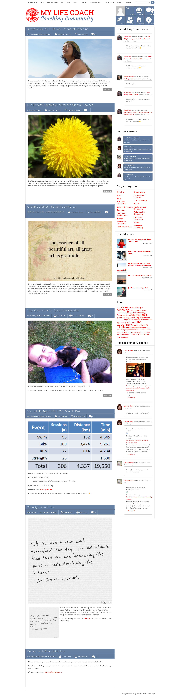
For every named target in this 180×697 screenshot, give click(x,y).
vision (119, 335)
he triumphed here (46, 489)
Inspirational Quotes (34, 512)
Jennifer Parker (129, 77)
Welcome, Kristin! (129, 165)
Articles (120, 192)
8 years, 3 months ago (137, 167)
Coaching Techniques (42, 212)
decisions (136, 312)
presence (120, 330)
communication (121, 312)
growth (132, 317)
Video (136, 222)
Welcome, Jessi (128, 174)
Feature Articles (124, 227)
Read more (107, 89)
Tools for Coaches (108, 2)
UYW (148, 332)
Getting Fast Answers (130, 79)
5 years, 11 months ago (138, 149)
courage (129, 312)
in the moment (146, 319)
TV (144, 332)
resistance (135, 330)
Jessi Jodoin (127, 37)
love (146, 324)
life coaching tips (137, 325)
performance (142, 327)
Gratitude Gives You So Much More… (51, 207)
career (124, 307)
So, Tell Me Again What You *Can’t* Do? (53, 411)
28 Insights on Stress (41, 507)
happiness (141, 317)
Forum (69, 2)
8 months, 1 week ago (136, 140)
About (42, 2)
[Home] (60, 22)
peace (134, 327)
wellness (125, 335)
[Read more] (131, 397)
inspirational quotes (132, 319)
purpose (127, 330)
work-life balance (140, 334)
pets (149, 328)
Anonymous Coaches (64, 34)
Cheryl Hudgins (129, 463)
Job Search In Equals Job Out (138, 288)
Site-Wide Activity (95, 2)
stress (149, 330)
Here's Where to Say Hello (132, 138)
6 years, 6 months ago (138, 158)
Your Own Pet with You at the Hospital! (53, 311)
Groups (76, 2)
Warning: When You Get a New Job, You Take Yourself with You (139, 265)
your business (122, 337)
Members (84, 2)
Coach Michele (61, 316)
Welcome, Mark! (129, 147)
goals (144, 314)
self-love (143, 330)
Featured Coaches (52, 2)
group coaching (123, 317)
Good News (31, 316)
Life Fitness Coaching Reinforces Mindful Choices (60, 105)
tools (128, 332)
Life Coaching (32, 34)
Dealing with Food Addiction (46, 651)
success (121, 332)
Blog (62, 2)
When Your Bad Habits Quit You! (139, 276)
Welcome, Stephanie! (130, 156)
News (136, 204)
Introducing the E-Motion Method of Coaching (58, 29)
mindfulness (124, 327)
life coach (131, 322)
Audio (119, 195)
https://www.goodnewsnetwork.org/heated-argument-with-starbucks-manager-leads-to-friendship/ (138, 388)
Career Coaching (125, 207)
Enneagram (121, 315)
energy (143, 312)
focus (128, 315)
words (130, 335)
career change (136, 307)
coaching (123, 310)
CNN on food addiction (53, 672)
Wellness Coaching (44, 34)
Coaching (30, 212)
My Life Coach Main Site (124, 2)
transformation (137, 332)
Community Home (32, 2)
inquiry (121, 320)
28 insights (87, 618)
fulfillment (136, 314)
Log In (132, 14)
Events (120, 218)
